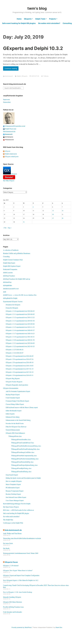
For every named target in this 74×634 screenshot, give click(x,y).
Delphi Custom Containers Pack (13, 260)
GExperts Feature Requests (14, 382)
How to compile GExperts (14, 481)
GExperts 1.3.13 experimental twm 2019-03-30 (20, 321)
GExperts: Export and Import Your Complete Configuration (21, 575)
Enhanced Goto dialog (12, 417)
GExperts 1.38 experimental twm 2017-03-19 (19, 372)
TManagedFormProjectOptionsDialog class (24, 465)
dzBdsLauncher (8, 272)
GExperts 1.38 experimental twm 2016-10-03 (19, 366)
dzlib (4, 292)
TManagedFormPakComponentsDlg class (24, 455)
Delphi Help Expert (9, 263)
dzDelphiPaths (7, 285)
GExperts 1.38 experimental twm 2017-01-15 (19, 369)
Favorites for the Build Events (15, 423)
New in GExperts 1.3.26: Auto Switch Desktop (17, 592)
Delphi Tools (40, 19)
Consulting (67, 23)
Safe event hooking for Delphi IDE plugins (19, 23)
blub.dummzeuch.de (9, 131)
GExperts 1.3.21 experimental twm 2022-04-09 (20, 343)
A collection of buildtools (10, 250)
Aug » (9, 228)
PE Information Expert (12, 488)
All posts (7, 151)
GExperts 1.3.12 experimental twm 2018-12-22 (20, 317)
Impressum (6, 99)
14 (62, 211)
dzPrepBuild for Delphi (10, 298)
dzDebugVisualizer (9, 276)
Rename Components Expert (14, 491)
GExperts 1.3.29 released (10, 565)
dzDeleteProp (7, 282)
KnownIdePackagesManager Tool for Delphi (16, 504)
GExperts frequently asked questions (17, 385)
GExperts (28, 19)
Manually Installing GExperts (12, 597)
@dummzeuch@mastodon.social (15, 126)
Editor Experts (10, 414)
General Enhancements (13, 430)
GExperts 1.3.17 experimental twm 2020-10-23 (20, 333)
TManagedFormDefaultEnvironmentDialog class (26, 446)
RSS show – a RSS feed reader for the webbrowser (18, 510)
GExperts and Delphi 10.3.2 (33, 48)
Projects (52, 19)
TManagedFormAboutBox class (21, 439)
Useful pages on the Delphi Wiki (13, 523)
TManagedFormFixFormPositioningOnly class (25, 449)
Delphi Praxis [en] (10, 129)
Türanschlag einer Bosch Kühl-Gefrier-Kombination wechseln (22, 538)
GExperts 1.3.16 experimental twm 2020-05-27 (20, 330)
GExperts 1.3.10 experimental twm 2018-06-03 (20, 311)
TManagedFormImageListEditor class (22, 452)
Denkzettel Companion (10, 269)
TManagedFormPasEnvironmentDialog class (25, 459)
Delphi (19, 76)
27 (53, 218)
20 (53, 214)
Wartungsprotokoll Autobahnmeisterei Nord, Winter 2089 (20, 553)
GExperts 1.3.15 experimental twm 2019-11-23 (20, 327)
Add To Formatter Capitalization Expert (18, 391)
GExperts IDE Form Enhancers (15, 433)
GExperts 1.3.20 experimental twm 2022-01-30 (20, 340)
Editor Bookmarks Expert (13, 411)
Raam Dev (59, 627)
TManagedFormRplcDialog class (21, 468)
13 (53, 211)
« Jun (4, 228)
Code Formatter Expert (13, 398)
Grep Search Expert (12, 475)
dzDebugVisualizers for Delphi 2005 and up (16, 279)
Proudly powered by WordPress (22, 627)
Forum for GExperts (12, 308)
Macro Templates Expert (13, 484)
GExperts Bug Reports (13, 378)
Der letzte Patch (8, 543)
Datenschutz (7, 102)
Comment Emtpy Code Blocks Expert (17, 401)
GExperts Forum (11, 562)
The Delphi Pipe (8, 520)
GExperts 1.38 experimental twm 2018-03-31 (19, 375)
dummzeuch (9, 76)
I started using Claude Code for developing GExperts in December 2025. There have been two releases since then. (36, 586)
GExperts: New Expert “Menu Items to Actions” (18, 570)
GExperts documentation (10, 388)
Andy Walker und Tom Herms (12, 533)
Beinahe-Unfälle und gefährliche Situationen (16, 253)
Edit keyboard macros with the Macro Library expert (22, 407)
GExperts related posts (11, 156)
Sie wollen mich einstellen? (49, 23)
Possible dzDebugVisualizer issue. (13, 607)
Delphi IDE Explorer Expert (11, 266)
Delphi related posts (10, 154)
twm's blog (37, 8)
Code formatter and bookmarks (12, 612)
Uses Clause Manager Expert (15, 500)
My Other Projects (8, 181)
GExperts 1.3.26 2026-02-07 (14, 353)
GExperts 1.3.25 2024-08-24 (14, 349)
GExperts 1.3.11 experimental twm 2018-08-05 (20, 314)
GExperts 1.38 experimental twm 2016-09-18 (19, 362)
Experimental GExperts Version (12, 301)
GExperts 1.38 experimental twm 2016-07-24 (19, 359)
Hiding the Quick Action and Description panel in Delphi (23, 478)
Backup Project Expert (13, 394)
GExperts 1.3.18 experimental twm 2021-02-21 (20, 337)
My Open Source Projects (11, 507)
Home (19, 19)
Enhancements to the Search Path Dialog (18, 420)
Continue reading (11, 69)
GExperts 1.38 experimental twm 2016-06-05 (19, 356)
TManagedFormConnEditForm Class (22, 443)
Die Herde (6, 548)
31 (23, 222)
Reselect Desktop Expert (13, 494)
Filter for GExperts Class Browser (16, 427)
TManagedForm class (15, 436)
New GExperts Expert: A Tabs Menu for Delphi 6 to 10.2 (20, 580)
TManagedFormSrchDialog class (21, 471)
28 (62, 218)
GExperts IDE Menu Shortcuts (12, 602)
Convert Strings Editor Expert (15, 404)
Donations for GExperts (13, 305)
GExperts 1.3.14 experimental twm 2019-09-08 (20, 324)
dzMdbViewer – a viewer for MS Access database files (20, 295)
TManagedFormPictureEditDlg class (22, 462)
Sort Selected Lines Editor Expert (16, 497)
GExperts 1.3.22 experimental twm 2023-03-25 (20, 346)
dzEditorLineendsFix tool (11, 289)
